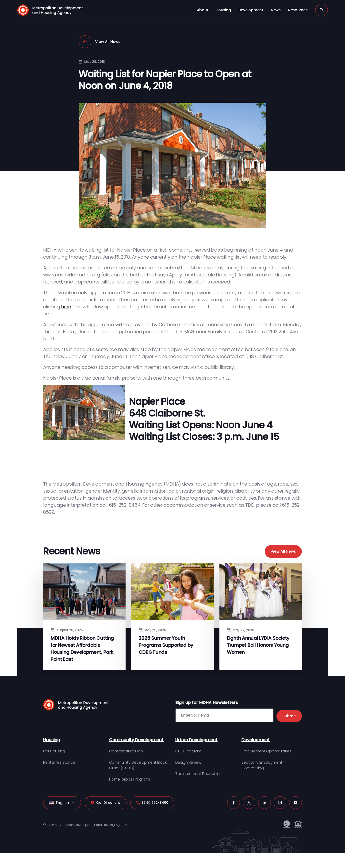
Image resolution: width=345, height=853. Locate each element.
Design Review (188, 762)
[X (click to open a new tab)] (249, 802)
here (66, 306)
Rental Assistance (59, 762)
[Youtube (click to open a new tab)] (295, 802)
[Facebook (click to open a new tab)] (233, 802)
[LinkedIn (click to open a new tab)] (264, 802)
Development (250, 10)
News (276, 10)
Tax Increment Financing (197, 773)
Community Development (136, 740)
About (202, 10)
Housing (223, 10)
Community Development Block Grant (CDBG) (138, 765)
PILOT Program (188, 751)
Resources (298, 10)
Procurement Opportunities (266, 751)
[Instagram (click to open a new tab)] (280, 802)
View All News (107, 41)
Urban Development (196, 740)
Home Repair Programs (130, 779)
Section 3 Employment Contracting (262, 765)
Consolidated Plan (126, 751)
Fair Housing (54, 751)
